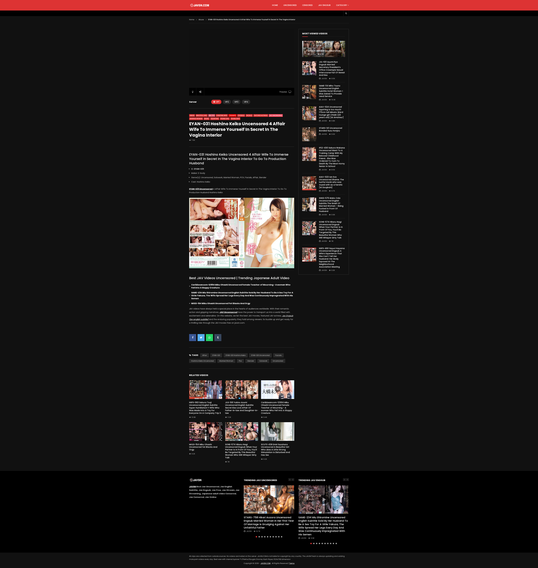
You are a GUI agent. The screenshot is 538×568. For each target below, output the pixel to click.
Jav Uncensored (275, 115)
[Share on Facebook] (192, 337)
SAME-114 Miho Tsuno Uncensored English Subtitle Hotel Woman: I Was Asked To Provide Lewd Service (331, 91)
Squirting (215, 119)
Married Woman (196, 119)
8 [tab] (276, 536)
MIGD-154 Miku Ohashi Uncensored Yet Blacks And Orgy (220, 303)
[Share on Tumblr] (217, 337)
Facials (249, 115)
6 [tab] (270, 536)
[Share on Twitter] (201, 337)
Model (206, 119)
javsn (313, 54)
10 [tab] (281, 536)
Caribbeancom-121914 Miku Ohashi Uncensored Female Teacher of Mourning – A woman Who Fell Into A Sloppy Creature (276, 407)
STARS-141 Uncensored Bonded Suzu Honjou (330, 129)
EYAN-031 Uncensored (260, 355)
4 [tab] (264, 536)
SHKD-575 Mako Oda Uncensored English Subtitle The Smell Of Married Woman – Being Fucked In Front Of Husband (331, 205)
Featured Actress (260, 115)
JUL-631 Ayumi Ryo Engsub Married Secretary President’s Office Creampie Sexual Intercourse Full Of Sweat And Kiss (332, 68)
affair (204, 355)
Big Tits (211, 115)
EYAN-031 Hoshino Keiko (236, 355)
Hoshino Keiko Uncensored (202, 361)
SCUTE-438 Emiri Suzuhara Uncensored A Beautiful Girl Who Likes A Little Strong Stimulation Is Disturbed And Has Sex (275, 450)
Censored (307, 5)
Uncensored (290, 5)
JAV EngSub (324, 5)
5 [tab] (267, 536)
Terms (291, 563)
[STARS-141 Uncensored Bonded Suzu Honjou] (309, 134)
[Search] (346, 13)
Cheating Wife (221, 115)
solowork (263, 361)
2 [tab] (259, 536)
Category (341, 5)
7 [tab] (273, 536)
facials (278, 355)
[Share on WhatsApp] (209, 337)
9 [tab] (279, 536)
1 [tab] (256, 536)
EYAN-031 (216, 355)
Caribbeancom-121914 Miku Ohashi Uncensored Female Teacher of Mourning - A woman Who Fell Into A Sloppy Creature (240, 286)
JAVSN (192, 486)
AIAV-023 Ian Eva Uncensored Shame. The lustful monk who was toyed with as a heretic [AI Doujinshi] (331, 182)
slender (250, 361)
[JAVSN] (200, 5)
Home (275, 5)
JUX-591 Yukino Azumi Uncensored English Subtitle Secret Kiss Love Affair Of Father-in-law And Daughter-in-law (241, 407)
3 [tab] (262, 536)
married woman (226, 361)
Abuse (201, 19)
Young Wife (235, 119)
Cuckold (241, 115)
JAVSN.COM (266, 563)
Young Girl (225, 119)
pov (240, 361)
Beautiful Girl (201, 115)
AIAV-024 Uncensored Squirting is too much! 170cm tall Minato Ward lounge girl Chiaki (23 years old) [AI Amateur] (331, 112)
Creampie (232, 115)
